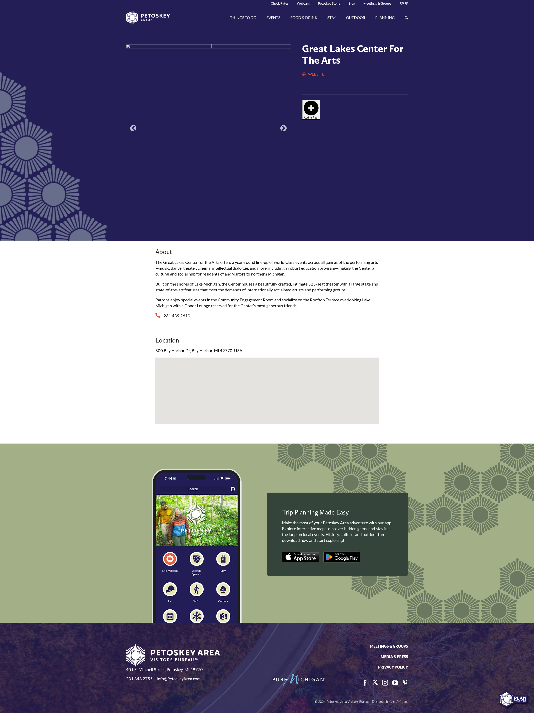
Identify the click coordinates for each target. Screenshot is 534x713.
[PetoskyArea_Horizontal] (148, 12)
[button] (133, 168)
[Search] (404, 17)
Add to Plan (311, 117)
